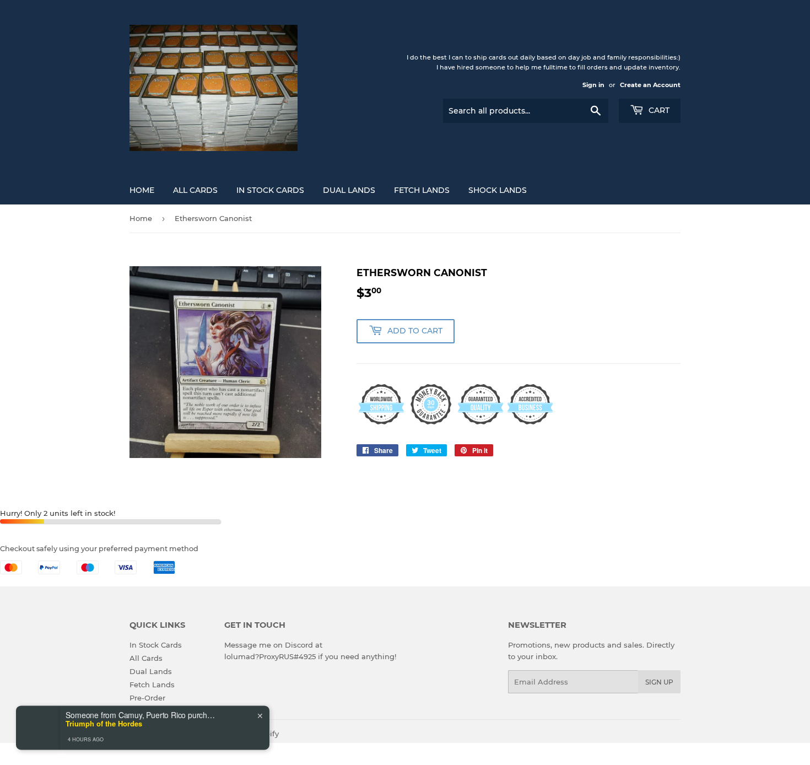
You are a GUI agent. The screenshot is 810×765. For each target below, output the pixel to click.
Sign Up (659, 682)
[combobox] (46, 738)
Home (141, 190)
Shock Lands (497, 190)
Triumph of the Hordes (104, 696)
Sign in (593, 85)
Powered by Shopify (242, 733)
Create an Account (650, 85)
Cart (657, 110)
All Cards (195, 190)
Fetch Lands (422, 190)
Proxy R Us (175, 733)
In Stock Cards (270, 190)
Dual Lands (349, 190)
